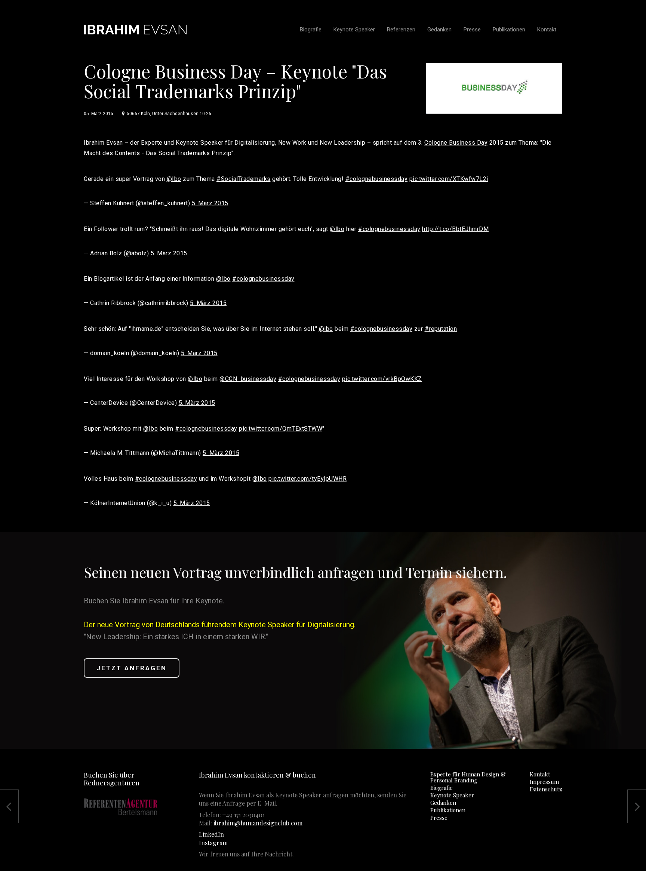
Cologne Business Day (455, 142)
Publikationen (447, 810)
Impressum (544, 781)
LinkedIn (211, 834)
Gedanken (443, 802)
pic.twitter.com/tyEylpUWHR (307, 478)
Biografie (441, 787)
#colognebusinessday (376, 178)
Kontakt (540, 774)
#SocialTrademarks (243, 178)
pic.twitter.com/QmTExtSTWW (280, 428)
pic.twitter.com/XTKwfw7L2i (448, 178)
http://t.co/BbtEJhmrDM (455, 229)
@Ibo (174, 178)
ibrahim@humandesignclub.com (257, 823)
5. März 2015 (210, 203)
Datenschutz (546, 789)
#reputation (441, 328)
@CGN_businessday (247, 378)
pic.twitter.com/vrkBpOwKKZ (382, 378)
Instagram (213, 843)
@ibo (326, 328)
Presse (438, 817)
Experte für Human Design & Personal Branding (468, 777)
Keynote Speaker (452, 795)
